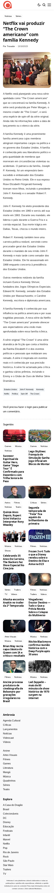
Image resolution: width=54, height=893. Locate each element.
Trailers (7, 869)
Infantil (6, 835)
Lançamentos (10, 729)
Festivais (8, 831)
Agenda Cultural (11, 720)
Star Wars (8, 865)
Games (7, 763)
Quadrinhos (9, 780)
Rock (6, 856)
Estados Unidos (10, 389)
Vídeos (6, 742)
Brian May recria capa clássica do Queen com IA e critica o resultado (14, 650)
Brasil (6, 809)
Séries (6, 785)
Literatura (8, 768)
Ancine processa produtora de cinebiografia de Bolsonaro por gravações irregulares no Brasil (13, 691)
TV (4, 874)
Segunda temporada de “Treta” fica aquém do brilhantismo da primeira (38, 515)
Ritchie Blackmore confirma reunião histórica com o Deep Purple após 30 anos (39, 648)
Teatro (6, 789)
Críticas (7, 725)
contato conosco (18, 888)
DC (5, 818)
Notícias (7, 733)
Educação (8, 826)
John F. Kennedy (26, 389)
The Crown (34, 394)
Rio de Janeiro (11, 852)
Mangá (6, 772)
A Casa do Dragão (13, 805)
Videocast (8, 738)
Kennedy (40, 389)
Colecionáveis (10, 813)
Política (15, 394)
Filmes (6, 759)
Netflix (6, 394)
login (29, 407)
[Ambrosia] (7, 4)
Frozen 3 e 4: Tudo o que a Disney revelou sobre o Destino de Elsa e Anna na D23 (39, 558)
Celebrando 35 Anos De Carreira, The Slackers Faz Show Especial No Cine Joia (13, 562)
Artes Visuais (10, 755)
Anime (6, 750)
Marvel (6, 839)
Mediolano (38, 888)
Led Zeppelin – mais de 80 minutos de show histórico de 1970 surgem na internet (38, 690)
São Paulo (8, 861)
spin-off (24, 394)
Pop (5, 848)
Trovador (11, 46)
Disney (6, 822)
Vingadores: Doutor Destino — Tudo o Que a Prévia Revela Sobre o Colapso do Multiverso (39, 607)
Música (7, 776)
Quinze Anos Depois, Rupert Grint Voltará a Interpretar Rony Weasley (13, 518)
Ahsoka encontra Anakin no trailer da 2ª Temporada (13, 603)
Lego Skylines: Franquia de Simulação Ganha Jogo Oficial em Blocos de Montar (39, 458)
